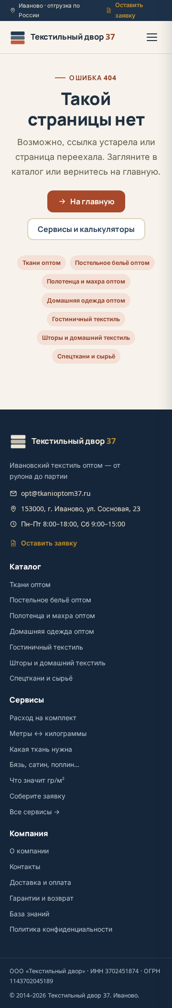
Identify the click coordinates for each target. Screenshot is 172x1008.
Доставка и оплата (40, 882)
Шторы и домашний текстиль (86, 337)
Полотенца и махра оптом (86, 281)
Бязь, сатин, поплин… (44, 764)
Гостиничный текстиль (86, 319)
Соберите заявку (37, 796)
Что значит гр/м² (37, 780)
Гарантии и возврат (42, 898)
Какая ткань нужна (41, 749)
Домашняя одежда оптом (86, 300)
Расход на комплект (43, 718)
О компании (29, 851)
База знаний (29, 914)
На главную (92, 201)
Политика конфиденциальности (61, 929)
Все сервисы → (35, 812)
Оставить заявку (129, 10)
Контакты (25, 866)
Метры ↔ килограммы (48, 733)
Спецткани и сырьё (86, 356)
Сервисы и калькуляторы (86, 229)
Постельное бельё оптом (112, 262)
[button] (151, 37)
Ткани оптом (41, 262)
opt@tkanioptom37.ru (56, 493)
